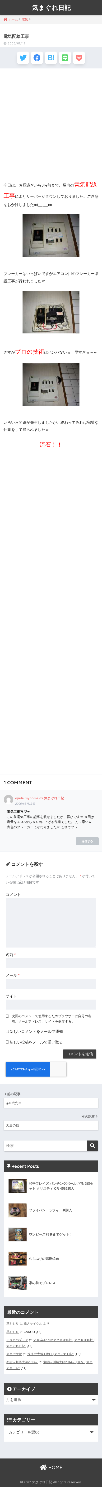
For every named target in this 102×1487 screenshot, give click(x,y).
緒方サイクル (33, 1323)
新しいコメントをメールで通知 (36, 1032)
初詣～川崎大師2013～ (22, 1362)
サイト (11, 996)
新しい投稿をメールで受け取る (36, 1042)
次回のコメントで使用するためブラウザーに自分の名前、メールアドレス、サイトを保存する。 (51, 1018)
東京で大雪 (14, 1354)
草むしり (12, 1323)
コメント (13, 895)
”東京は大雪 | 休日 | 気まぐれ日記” (50, 1354)
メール (12, 975)
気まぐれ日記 (51, 7)
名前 (11, 955)
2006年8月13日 (25, 803)
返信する (87, 841)
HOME (54, 1467)
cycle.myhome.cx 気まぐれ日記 (39, 798)
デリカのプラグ (17, 1340)
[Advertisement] (51, 124)
